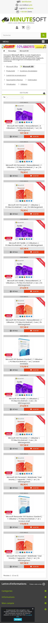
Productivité (10, 71)
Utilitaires (24, 84)
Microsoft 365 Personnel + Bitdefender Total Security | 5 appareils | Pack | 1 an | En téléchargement (24, 558)
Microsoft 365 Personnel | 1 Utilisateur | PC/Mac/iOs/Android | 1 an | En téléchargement (24, 206)
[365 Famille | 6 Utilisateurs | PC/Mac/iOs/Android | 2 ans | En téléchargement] (24, 386)
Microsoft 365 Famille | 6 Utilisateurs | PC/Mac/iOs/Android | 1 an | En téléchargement (24, 244)
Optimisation (32, 80)
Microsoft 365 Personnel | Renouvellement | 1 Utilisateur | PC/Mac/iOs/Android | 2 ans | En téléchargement (24, 322)
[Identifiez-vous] (17, 27)
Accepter (18, 619)
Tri (4, 97)
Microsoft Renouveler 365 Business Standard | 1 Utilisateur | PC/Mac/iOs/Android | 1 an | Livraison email (24, 518)
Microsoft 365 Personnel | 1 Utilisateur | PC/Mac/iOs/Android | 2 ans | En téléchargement (24, 440)
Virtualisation (11, 84)
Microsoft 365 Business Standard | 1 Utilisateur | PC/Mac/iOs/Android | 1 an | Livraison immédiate (24, 361)
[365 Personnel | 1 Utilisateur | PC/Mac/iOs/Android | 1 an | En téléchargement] (24, 192)
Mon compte (8, 603)
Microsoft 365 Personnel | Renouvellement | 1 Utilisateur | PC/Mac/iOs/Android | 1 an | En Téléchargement (24, 167)
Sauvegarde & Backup (14, 80)
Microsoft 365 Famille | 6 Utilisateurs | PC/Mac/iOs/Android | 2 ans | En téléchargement (24, 400)
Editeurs (24, 93)
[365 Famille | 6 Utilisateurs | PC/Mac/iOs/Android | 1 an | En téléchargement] (24, 230)
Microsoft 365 (28, 66)
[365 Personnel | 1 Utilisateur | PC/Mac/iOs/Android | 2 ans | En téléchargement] (24, 426)
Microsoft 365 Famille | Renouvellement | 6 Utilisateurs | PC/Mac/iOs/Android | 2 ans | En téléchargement (24, 282)
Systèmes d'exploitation (28, 71)
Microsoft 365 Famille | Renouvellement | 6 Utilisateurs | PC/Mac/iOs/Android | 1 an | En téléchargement (24, 128)
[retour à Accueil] (4, 51)
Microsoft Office (12, 66)
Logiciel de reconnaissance (16, 75)
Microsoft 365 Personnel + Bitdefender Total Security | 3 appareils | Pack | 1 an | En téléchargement (24, 479)
